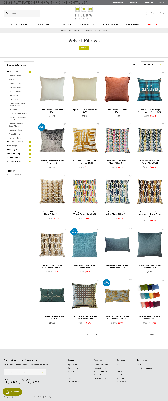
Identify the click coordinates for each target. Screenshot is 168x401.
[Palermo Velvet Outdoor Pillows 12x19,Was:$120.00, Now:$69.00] (150, 296)
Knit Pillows (13, 95)
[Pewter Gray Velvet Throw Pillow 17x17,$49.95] (52, 140)
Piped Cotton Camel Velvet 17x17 (85, 111)
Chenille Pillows (15, 76)
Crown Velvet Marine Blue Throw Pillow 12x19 (117, 266)
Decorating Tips (100, 368)
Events (119, 371)
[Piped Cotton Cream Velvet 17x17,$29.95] (52, 89)
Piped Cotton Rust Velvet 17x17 (117, 111)
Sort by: (134, 64)
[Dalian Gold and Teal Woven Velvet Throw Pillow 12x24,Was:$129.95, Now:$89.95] (117, 296)
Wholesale (149, 3)
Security (48, 397)
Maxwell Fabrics (15, 138)
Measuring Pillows (100, 371)
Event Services (118, 3)
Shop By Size (42, 24)
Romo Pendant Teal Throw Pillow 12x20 (52, 317)
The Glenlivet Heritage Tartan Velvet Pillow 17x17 (149, 111)
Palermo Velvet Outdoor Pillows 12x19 (150, 317)
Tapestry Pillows (15, 130)
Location (140, 364)
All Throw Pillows (19, 24)
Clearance (152, 24)
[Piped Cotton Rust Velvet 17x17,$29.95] (117, 89)
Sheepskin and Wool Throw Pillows (17, 104)
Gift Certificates (74, 382)
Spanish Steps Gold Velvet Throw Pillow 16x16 (84, 162)
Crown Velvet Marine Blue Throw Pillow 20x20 (149, 266)
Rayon (11, 80)
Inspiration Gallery (101, 365)
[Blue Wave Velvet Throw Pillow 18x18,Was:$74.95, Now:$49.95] (85, 245)
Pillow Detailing (13, 153)
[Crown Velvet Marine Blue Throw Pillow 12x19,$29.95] (117, 245)
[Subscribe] (41, 372)
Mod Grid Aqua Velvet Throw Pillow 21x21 (149, 162)
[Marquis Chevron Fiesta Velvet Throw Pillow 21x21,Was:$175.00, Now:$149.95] (85, 191)
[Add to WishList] (65, 73)
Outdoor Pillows (110, 24)
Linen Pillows (14, 99)
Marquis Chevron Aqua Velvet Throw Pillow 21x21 (117, 213)
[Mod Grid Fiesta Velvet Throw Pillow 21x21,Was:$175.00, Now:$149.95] (117, 140)
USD (161, 3)
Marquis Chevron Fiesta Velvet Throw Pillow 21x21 (85, 213)
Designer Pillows (14, 157)
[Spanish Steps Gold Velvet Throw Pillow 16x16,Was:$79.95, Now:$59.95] (85, 140)
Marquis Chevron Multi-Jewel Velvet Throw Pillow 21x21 (149, 214)
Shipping (71, 371)
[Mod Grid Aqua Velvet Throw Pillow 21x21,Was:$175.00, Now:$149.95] (150, 140)
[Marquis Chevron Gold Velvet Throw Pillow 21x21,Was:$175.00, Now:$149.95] (52, 245)
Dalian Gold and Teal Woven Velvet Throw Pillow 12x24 (117, 317)
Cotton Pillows (15, 87)
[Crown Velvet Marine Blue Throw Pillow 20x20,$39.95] (150, 245)
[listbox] (152, 64)
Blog (118, 368)
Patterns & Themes (15, 142)
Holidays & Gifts (14, 161)
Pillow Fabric (12, 72)
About (119, 365)
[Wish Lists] (152, 13)
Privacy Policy (37, 397)
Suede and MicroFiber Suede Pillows (18, 118)
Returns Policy (73, 375)
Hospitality (134, 3)
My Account (72, 365)
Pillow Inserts (87, 24)
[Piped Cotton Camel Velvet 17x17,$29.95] (85, 89)
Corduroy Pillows (16, 84)
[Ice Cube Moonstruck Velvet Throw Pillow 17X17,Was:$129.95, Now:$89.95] (85, 296)
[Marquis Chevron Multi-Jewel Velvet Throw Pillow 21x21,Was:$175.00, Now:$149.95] (150, 191)
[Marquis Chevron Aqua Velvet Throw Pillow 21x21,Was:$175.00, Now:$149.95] (117, 191)
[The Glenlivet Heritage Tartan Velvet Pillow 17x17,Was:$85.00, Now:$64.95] (150, 89)
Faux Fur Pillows (15, 91)
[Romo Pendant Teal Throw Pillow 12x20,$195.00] (52, 296)
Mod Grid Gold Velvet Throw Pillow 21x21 (52, 213)
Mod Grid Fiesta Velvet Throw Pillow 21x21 (117, 162)
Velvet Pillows (14, 134)
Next (152, 335)
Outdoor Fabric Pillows (18, 113)
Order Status (73, 368)
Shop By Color (64, 24)
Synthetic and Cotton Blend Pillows (18, 125)
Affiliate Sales (122, 382)
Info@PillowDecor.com (146, 368)
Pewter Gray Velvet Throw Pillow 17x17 (52, 162)
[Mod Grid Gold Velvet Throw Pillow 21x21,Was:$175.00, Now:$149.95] (52, 191)
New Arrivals (132, 24)
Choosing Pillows (100, 378)
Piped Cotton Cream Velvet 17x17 (52, 111)
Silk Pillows (13, 110)
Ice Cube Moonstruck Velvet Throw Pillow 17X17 (84, 317)
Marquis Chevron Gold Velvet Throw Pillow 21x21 (52, 266)
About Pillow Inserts (101, 375)
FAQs (70, 378)
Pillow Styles (12, 149)
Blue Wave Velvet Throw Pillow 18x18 (84, 266)
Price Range (12, 146)
